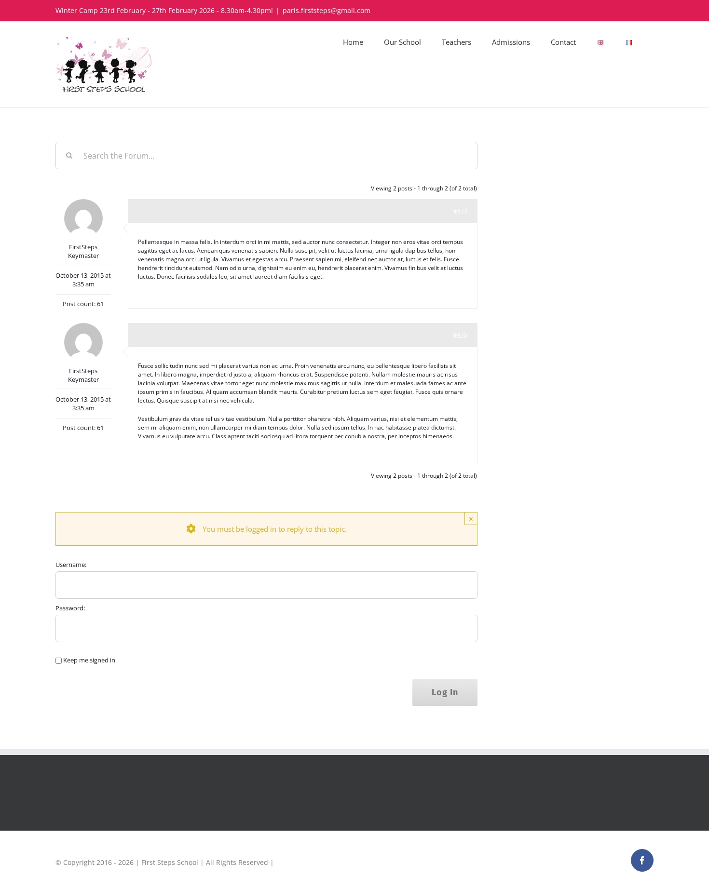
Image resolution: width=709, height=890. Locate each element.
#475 (460, 335)
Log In (445, 692)
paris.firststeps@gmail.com (326, 10)
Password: (70, 608)
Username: (70, 564)
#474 (460, 211)
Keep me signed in (89, 660)
